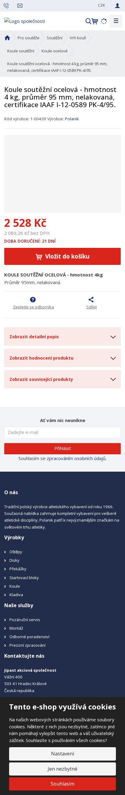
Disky (14, 560)
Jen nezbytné (62, 768)
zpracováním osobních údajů (76, 458)
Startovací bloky (24, 577)
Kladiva (16, 594)
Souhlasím (62, 783)
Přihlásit (62, 448)
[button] (101, 5)
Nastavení (62, 753)
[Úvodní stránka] (24, 20)
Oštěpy (15, 551)
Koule (14, 586)
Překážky (17, 569)
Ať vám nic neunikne (62, 420)
